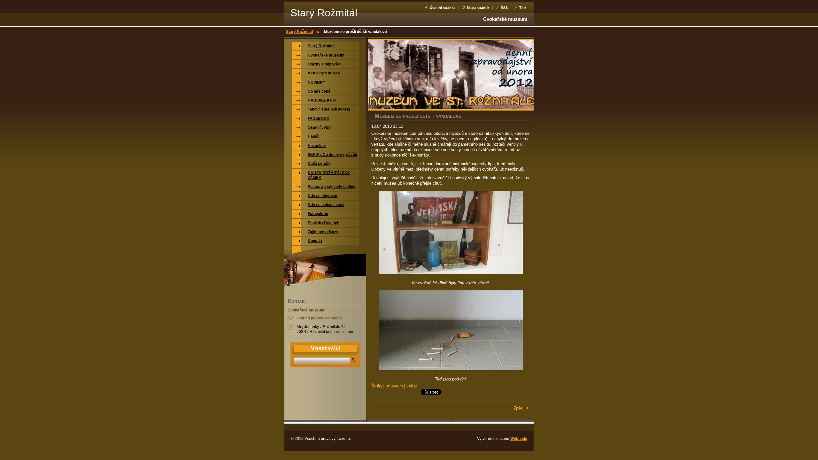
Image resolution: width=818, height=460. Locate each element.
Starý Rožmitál (299, 32)
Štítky (376, 386)
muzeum (395, 386)
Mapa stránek (478, 8)
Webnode (518, 439)
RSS (504, 8)
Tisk (522, 8)
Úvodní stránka (442, 8)
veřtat (411, 386)
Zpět (517, 408)
